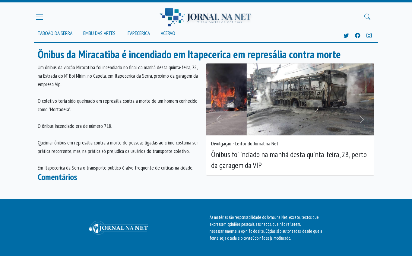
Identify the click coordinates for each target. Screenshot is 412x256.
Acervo (168, 33)
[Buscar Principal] (367, 16)
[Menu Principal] (39, 16)
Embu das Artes (99, 33)
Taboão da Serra (55, 33)
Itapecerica (138, 33)
